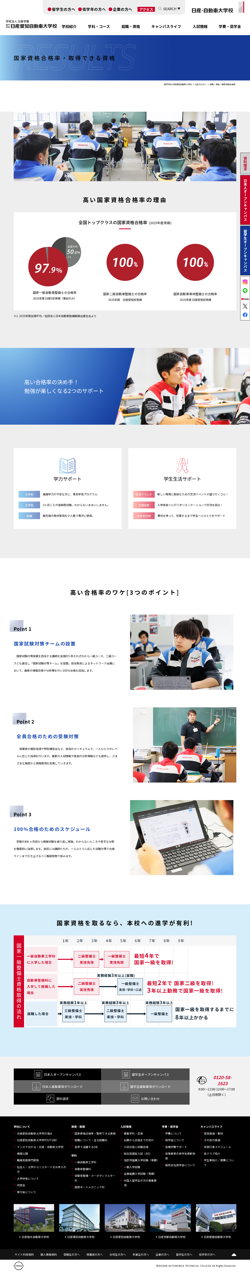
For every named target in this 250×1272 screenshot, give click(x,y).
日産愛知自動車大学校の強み (35, 1133)
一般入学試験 (132, 1167)
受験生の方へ (71, 1254)
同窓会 (21, 1185)
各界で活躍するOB (86, 1147)
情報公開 (22, 1153)
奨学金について (174, 1140)
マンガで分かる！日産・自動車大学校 (40, 1147)
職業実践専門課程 (28, 1160)
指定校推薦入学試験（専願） (141, 1160)
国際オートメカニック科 (90, 1187)
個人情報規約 (48, 1254)
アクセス (146, 9)
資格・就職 (78, 1126)
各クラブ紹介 (212, 1153)
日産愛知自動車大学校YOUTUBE (37, 1140)
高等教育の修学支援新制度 (180, 1156)
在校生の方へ (118, 1254)
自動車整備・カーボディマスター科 (95, 1178)
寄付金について (26, 1192)
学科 (74, 1155)
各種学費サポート (176, 1147)
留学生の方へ (63, 9)
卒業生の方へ (141, 1254)
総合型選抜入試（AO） (138, 1153)
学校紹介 (69, 26)
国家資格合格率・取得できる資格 (95, 1133)
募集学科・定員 (133, 1133)
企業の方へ (122, 9)
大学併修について (28, 1178)
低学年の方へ (94, 9)
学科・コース (99, 26)
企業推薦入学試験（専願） (140, 1174)
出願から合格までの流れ (139, 1140)
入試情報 (200, 26)
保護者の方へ (95, 1254)
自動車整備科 (83, 1169)
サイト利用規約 (24, 1254)
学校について (22, 1126)
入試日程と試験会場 (136, 1147)
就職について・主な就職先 (91, 1140)
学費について (173, 1133)
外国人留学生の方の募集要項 (140, 1182)
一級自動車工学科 (85, 1162)
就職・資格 (130, 26)
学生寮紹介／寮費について (219, 1162)
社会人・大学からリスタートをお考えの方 (41, 1169)
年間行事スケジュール (217, 1147)
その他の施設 (212, 1140)
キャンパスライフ (166, 26)
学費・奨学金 (230, 26)
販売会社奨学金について (180, 1165)
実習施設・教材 (213, 1133)
